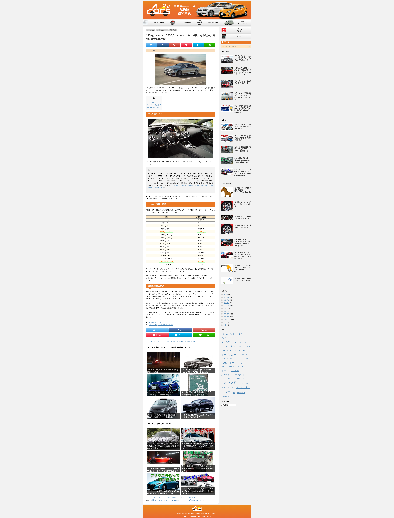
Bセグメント (226, 338)
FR (222, 346)
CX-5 (240, 338)
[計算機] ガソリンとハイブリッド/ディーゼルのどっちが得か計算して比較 (242, 268)
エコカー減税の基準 (154, 105)
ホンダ (223, 383)
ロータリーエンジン (227, 388)
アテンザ (247, 346)
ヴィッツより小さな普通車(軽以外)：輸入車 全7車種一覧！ (242, 126)
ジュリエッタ (231, 358)
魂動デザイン (225, 396)
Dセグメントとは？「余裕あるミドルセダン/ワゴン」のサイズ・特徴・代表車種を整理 (242, 172)
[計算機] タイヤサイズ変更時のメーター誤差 (242, 226)
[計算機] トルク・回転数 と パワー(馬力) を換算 (242, 279)
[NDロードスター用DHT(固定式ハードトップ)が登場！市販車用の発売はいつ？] (227, 243)
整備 (225, 311)
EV (245, 342)
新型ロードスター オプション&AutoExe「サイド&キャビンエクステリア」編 (177, 500)
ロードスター (243, 387)
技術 (225, 308)
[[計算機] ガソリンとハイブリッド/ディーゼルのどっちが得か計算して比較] (227, 268)
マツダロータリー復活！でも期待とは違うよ (242, 82)
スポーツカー (229, 362)
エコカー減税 (153, 325)
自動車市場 (227, 319)
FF (249, 342)
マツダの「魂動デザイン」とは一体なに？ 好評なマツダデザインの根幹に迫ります (242, 255)
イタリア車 (240, 350)
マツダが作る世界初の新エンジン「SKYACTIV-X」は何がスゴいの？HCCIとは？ (242, 109)
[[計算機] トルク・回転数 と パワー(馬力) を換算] (227, 280)
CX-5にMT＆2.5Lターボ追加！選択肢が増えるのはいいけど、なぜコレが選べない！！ (242, 71)
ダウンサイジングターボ (235, 367)
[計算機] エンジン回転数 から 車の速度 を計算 (242, 217)
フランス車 (237, 378)
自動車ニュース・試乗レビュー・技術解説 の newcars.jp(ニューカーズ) (197, 513)
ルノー (248, 383)
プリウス (245, 378)
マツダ (232, 382)
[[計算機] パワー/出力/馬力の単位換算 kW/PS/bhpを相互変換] (227, 192)
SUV (232, 346)
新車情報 (158, 322)
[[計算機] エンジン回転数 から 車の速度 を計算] (227, 217)
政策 (171, 325)
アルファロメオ (227, 350)
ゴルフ (223, 358)
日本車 (225, 392)
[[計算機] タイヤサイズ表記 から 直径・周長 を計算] (227, 206)
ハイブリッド (227, 375)
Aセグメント (231, 334)
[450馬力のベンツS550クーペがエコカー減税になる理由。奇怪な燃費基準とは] (198, 45)
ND (227, 346)
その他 (226, 294)
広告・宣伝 (227, 305)
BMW (241, 334)
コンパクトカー (243, 355)
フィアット (240, 375)
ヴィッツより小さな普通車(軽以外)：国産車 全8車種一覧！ (242, 138)
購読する (226, 42)
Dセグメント (238, 342)
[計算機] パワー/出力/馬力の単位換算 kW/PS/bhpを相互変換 (242, 190)
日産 (234, 393)
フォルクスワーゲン (226, 378)
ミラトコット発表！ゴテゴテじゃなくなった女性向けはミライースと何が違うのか (242, 96)
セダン (241, 363)
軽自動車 (241, 393)
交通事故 (226, 300)
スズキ (239, 359)
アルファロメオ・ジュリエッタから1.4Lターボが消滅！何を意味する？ (172, 341)
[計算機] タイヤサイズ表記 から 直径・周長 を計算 (242, 204)
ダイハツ (223, 367)
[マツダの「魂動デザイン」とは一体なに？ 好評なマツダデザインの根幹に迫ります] (227, 254)
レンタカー (227, 297)
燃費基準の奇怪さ (153, 108)
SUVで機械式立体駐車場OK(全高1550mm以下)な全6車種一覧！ (242, 160)
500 (222, 334)
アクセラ (240, 346)
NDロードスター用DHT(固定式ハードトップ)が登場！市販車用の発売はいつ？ (242, 243)
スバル (246, 358)
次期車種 (226, 317)
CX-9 (246, 338)
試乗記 (226, 322)
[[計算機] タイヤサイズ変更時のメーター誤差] (227, 229)
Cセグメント (227, 342)
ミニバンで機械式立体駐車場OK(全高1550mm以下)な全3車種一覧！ (242, 149)
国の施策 (151, 322)
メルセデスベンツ (164, 325)
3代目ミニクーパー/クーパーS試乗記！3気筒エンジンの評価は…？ (174, 497)
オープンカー (228, 354)
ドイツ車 (235, 370)
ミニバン (241, 383)
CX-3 (236, 338)
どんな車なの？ (152, 102)
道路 (225, 325)
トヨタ (225, 370)
